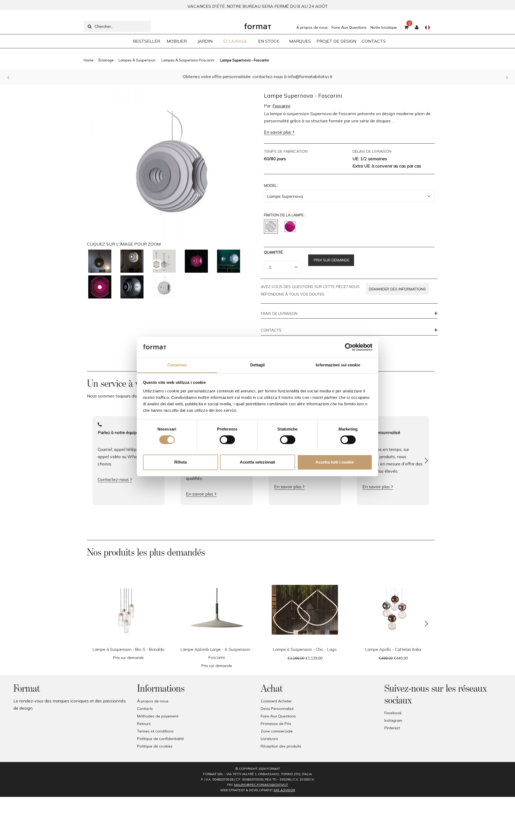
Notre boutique (383, 27)
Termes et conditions (155, 731)
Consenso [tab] (177, 365)
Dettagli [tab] (257, 365)
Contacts (145, 708)
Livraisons (269, 738)
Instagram (393, 720)
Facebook (393, 712)
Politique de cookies (154, 746)
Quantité (273, 252)
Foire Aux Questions (349, 27)
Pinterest (392, 727)
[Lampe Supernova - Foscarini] (172, 162)
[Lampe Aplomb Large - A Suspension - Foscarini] (217, 609)
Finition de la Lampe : (285, 215)
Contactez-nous (113, 479)
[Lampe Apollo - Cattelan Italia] (393, 609)
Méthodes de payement (157, 716)
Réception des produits (281, 746)
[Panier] (406, 27)
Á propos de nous (312, 27)
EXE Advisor (284, 790)
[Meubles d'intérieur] (257, 25)
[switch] (227, 439)
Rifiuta (180, 462)
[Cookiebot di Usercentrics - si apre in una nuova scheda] (348, 347)
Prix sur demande (331, 260)
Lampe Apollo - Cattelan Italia (393, 649)
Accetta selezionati (257, 462)
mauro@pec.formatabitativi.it (261, 785)
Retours (144, 723)
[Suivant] (426, 460)
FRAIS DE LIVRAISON (279, 314)
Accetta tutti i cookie (334, 462)
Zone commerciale (277, 731)
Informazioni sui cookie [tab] (338, 365)
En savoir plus (277, 132)
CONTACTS (271, 330)
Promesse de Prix (276, 723)
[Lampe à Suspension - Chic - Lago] (305, 609)
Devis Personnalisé (277, 708)
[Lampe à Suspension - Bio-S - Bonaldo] (128, 609)
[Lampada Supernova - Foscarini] (99, 261)
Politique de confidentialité (160, 738)
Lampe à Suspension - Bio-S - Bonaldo (128, 649)
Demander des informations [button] (397, 289)
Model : (271, 185)
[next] (426, 623)
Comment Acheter (276, 701)
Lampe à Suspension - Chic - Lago (305, 649)
